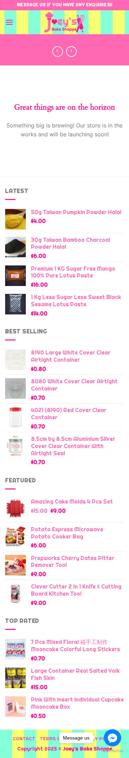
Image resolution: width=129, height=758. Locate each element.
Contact (24, 739)
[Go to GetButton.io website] (112, 751)
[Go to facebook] (112, 737)
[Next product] (57, 51)
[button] (9, 22)
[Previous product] (71, 51)
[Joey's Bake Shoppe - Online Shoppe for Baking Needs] (64, 22)
